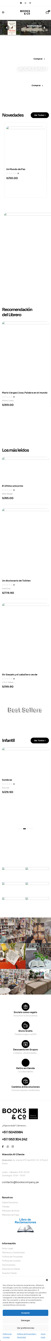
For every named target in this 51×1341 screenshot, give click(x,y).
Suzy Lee (5, 788)
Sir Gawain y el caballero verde (19, 674)
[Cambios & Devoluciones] (26, 1081)
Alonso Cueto (8, 401)
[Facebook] (21, 3)
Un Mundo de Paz (15, 169)
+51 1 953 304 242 (14, 1139)
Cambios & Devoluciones (25, 1086)
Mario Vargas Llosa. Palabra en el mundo (24, 392)
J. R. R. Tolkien (7, 682)
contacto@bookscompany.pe (20, 1182)
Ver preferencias (25, 1328)
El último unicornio (12, 486)
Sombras (7, 779)
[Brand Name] (14, 874)
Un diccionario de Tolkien (16, 580)
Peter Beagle (7, 494)
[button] (47, 1280)
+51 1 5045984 (12, 1132)
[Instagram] (30, 3)
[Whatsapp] (25, 3)
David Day (6, 588)
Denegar (25, 1320)
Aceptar (25, 1313)
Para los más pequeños (24, 846)
